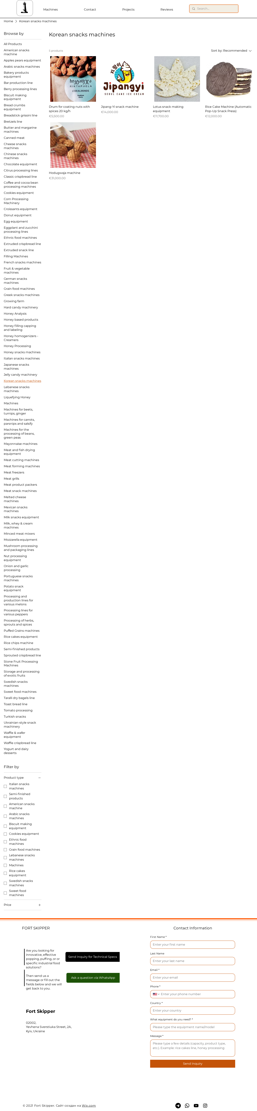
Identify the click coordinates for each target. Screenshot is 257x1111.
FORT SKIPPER (36, 928)
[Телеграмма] (178, 1105)
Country (156, 1003)
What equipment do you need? (171, 1019)
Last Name (157, 953)
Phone (155, 986)
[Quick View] (73, 79)
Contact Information (192, 928)
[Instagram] (205, 1105)
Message (156, 1036)
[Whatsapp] (187, 1105)
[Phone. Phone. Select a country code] (156, 994)
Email (154, 970)
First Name (158, 937)
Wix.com (89, 1105)
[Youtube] (196, 1105)
